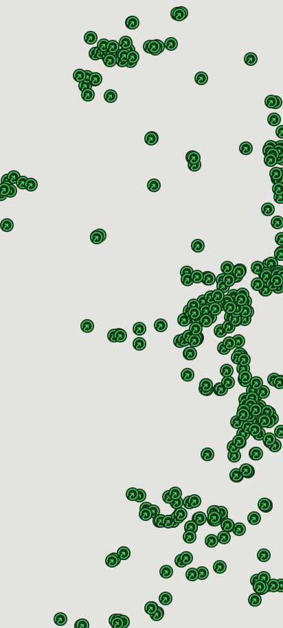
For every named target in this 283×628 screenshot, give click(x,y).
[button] (264, 414)
